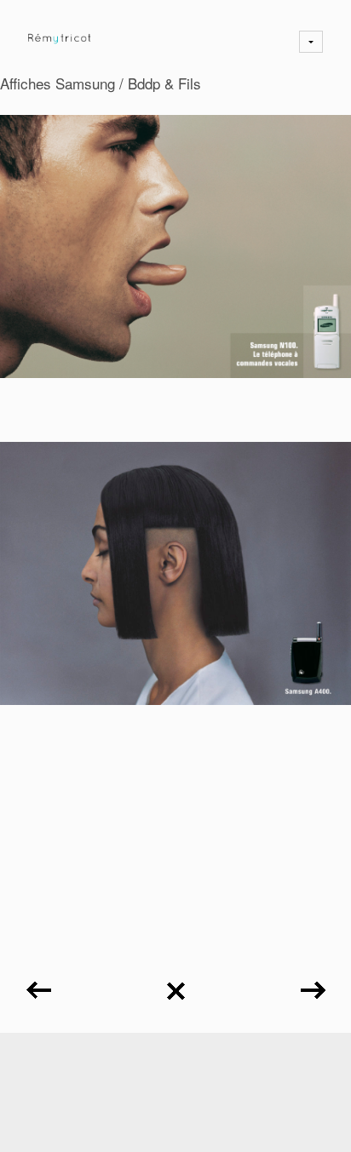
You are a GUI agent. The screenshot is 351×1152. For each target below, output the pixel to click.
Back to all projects (175, 985)
